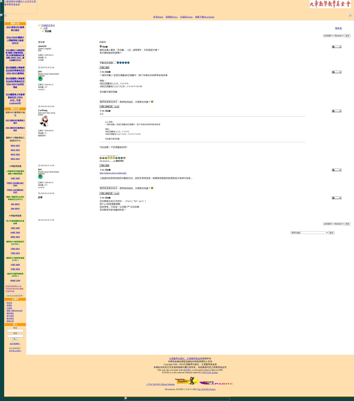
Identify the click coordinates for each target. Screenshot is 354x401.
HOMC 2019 (15, 281)
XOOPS (187, 370)
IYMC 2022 (15, 265)
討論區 (9, 308)
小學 (45, 28)
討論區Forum (186, 17)
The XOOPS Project (206, 389)
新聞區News (172, 17)
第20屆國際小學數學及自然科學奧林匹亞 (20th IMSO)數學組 (15, 70)
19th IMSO (15, 204)
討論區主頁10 (48, 25)
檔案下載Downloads (205, 17)
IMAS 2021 (15, 159)
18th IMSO (15, 209)
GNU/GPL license (210, 372)
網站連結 (10, 313)
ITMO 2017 (15, 249)
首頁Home (158, 17)
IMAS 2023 (15, 150)
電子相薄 (10, 316)
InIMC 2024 (15, 233)
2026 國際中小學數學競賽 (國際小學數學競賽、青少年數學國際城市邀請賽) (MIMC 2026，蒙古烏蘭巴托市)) (15, 55)
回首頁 (9, 303)
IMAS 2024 (15, 146)
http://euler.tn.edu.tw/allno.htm (113, 173)
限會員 (338, 28)
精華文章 (10, 321)
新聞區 (9, 305)
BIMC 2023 (15, 237)
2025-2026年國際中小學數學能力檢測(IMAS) (15, 40)
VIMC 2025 (15, 178)
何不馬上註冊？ (15, 351)
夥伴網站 (10, 318)
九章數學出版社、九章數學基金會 (185, 358)
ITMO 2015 (15, 253)
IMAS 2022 (15, 154)
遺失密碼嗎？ (15, 344)
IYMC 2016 (15, 269)
